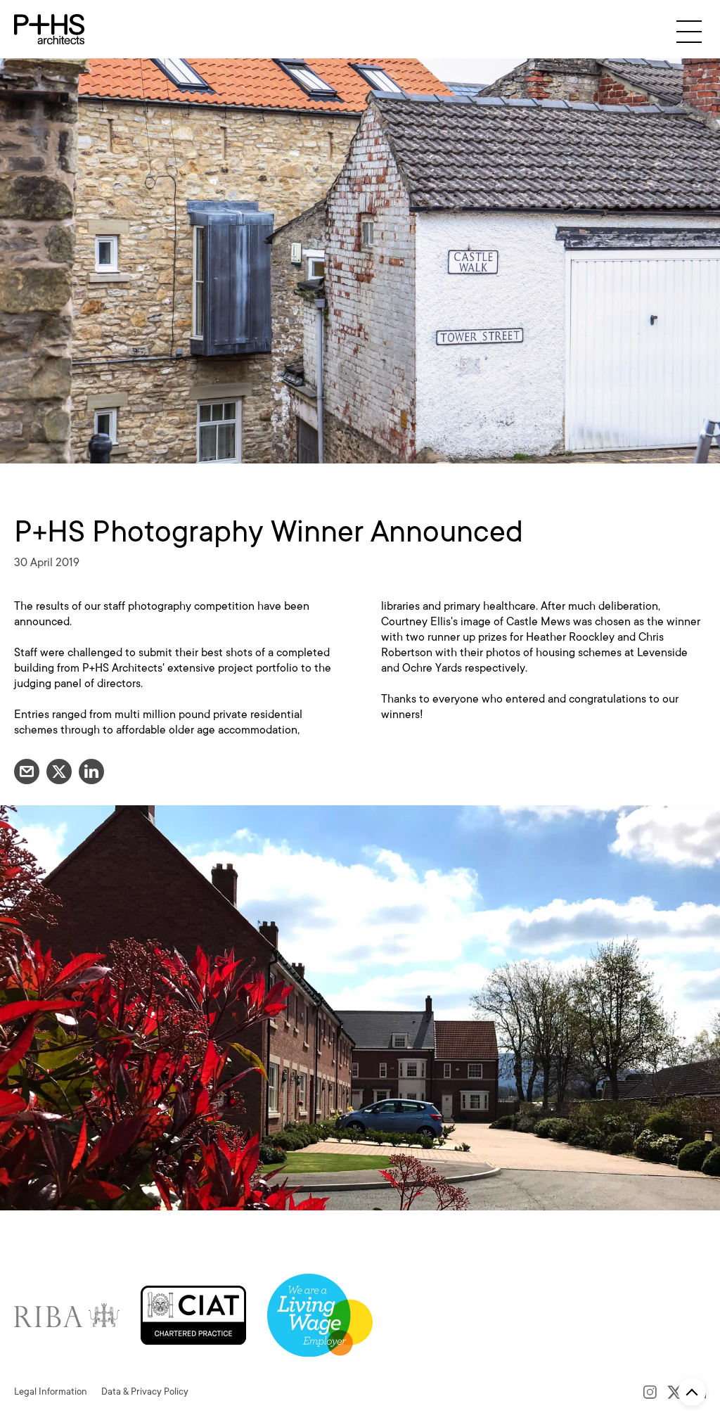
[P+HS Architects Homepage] (49, 29)
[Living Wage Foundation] (320, 1315)
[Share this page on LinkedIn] (91, 771)
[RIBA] (67, 1315)
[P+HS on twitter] (674, 1392)
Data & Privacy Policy (144, 1391)
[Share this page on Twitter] (59, 771)
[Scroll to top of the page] (692, 1392)
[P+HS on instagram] (650, 1392)
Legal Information (50, 1391)
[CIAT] (193, 1315)
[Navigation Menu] (689, 31)
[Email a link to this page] (26, 771)
